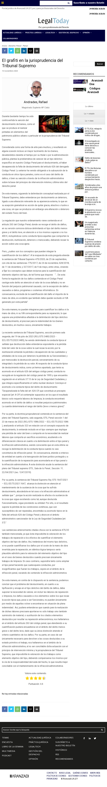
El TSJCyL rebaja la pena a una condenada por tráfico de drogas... (93, 132)
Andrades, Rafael (36, 102)
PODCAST (7, 755)
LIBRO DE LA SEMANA (12, 746)
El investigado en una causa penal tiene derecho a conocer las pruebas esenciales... (92, 146)
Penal (25, 46)
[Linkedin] (24, 51)
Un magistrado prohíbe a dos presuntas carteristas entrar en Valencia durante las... (92, 228)
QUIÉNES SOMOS (80, 773)
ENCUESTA (7, 742)
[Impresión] (37, 51)
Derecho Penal (14, 46)
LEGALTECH (35, 746)
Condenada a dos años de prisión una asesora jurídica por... (93, 188)
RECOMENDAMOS (64, 758)
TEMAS (5, 737)
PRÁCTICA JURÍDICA (38, 742)
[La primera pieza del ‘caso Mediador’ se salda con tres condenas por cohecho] (79, 253)
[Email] (30, 51)
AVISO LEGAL (65, 773)
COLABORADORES (64, 737)
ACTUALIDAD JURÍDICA (40, 737)
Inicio (4, 46)
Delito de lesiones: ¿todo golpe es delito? (93, 160)
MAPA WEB (95, 773)
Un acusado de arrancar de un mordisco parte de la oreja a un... (93, 200)
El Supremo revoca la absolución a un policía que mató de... (93, 213)
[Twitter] (11, 51)
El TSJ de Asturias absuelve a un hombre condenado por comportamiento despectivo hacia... (93, 174)
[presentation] (89, 106)
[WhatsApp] (17, 51)
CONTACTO (52, 773)
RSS (57, 754)
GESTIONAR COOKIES (77, 776)
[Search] (69, 3)
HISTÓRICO (61, 749)
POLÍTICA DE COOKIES (56, 776)
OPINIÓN (33, 758)
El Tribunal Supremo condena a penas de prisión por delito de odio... (93, 242)
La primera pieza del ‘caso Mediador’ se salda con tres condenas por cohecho (93, 256)
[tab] (89, 106)
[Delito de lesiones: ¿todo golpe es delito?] (79, 159)
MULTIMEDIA (8, 751)
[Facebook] (5, 51)
